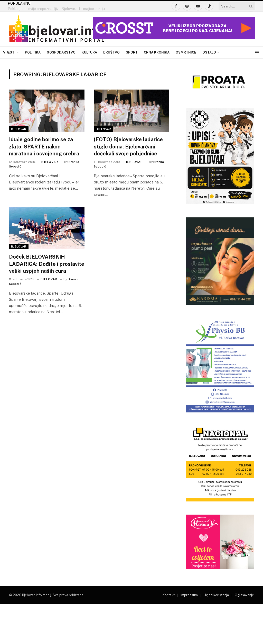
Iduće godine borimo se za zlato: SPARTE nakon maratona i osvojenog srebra (44, 146)
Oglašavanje (244, 595)
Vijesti (9, 52)
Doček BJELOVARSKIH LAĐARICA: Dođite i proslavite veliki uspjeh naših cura (46, 264)
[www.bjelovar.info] (56, 29)
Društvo (111, 52)
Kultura (89, 52)
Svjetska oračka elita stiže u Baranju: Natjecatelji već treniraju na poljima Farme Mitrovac (59, 9)
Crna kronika (157, 52)
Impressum (189, 595)
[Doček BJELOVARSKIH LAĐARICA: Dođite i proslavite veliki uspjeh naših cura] (46, 228)
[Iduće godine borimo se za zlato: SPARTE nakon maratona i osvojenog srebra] (46, 111)
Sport (132, 52)
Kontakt (169, 595)
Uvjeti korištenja (216, 595)
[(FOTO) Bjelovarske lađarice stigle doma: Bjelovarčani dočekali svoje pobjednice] (131, 111)
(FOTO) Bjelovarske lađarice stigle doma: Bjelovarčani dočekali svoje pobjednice (128, 146)
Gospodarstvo (61, 52)
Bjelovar (18, 129)
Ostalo (209, 52)
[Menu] (257, 52)
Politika (33, 52)
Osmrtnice (186, 52)
